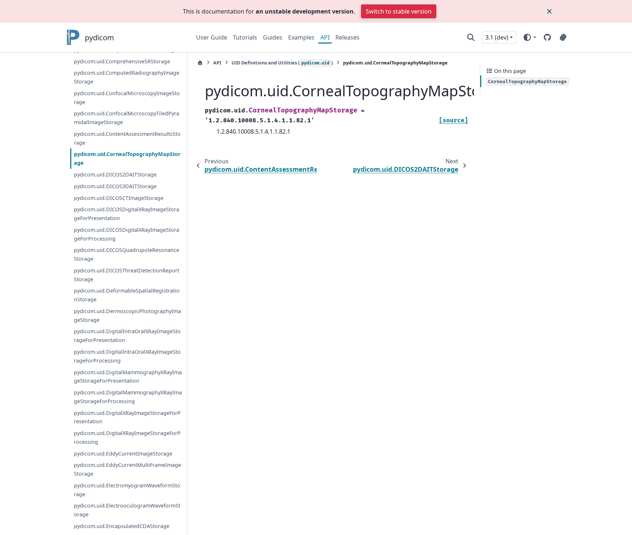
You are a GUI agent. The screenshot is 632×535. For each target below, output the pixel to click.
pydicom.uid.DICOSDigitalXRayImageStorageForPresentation (126, 214)
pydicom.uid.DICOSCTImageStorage (118, 197)
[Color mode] (529, 37)
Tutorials (245, 37)
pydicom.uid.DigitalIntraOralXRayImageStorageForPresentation (127, 335)
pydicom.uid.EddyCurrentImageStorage (123, 453)
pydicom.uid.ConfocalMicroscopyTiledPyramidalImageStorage (126, 118)
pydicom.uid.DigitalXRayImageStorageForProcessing (127, 437)
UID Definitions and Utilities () (282, 62)
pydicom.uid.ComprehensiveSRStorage (122, 61)
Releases (347, 37)
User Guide (211, 37)
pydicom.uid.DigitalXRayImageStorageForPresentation (127, 417)
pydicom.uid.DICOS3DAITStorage (115, 186)
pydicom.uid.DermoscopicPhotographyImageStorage (127, 315)
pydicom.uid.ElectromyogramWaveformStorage (127, 490)
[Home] (200, 63)
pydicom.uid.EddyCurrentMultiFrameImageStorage (127, 469)
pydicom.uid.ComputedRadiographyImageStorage (126, 77)
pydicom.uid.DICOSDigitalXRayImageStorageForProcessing (126, 234)
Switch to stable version (399, 11)
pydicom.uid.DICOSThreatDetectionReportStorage (126, 275)
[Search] (470, 37)
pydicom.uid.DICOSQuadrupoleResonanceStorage (126, 254)
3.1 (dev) (496, 37)
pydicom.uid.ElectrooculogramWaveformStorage (127, 510)
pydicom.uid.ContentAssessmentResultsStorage (127, 138)
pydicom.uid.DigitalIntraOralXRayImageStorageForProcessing (127, 356)
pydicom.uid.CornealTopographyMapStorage (127, 158)
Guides (272, 37)
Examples (301, 37)
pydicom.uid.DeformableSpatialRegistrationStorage (127, 295)
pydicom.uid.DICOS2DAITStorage (115, 174)
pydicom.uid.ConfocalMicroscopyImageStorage (127, 97)
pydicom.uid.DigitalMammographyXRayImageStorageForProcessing (128, 397)
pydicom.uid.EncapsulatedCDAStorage (121, 526)
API (325, 37)
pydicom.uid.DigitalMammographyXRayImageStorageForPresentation (128, 376)
